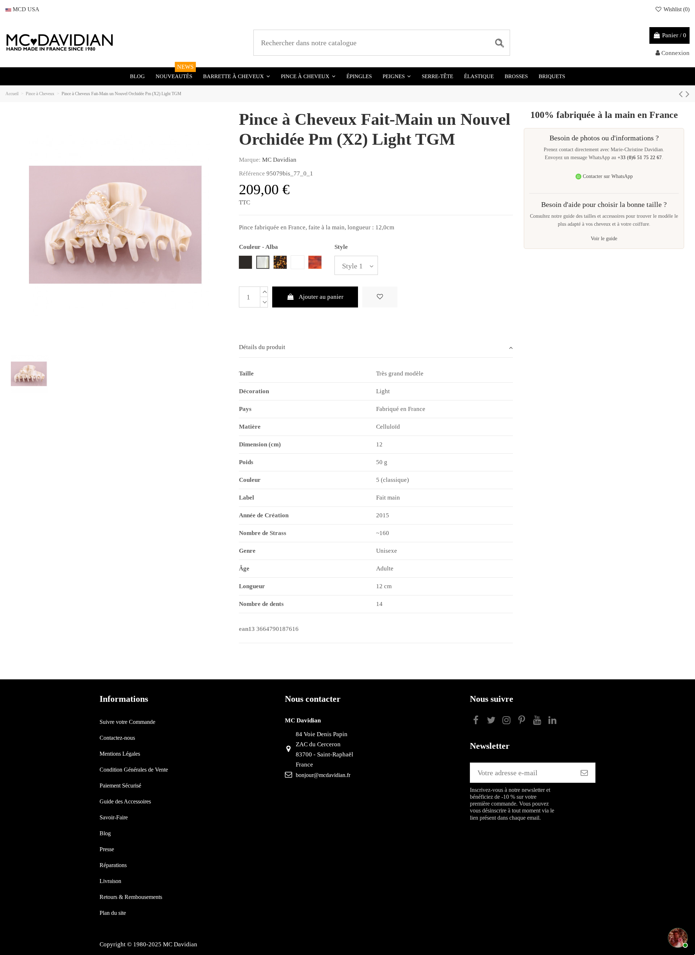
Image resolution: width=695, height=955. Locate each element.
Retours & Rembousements (131, 897)
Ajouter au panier (321, 296)
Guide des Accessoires (125, 801)
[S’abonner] (584, 772)
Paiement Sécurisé (120, 785)
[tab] (376, 348)
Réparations (113, 865)
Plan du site (113, 913)
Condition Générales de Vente (134, 770)
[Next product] (688, 94)
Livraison (110, 881)
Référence (252, 173)
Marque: (250, 159)
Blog (105, 833)
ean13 (247, 628)
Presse (107, 849)
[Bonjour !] (677, 937)
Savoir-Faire (114, 817)
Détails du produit (262, 347)
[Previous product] (682, 94)
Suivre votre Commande (127, 722)
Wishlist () (676, 9)
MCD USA (25, 9)
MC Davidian (279, 159)
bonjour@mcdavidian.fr (323, 775)
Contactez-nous (117, 738)
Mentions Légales (120, 754)
